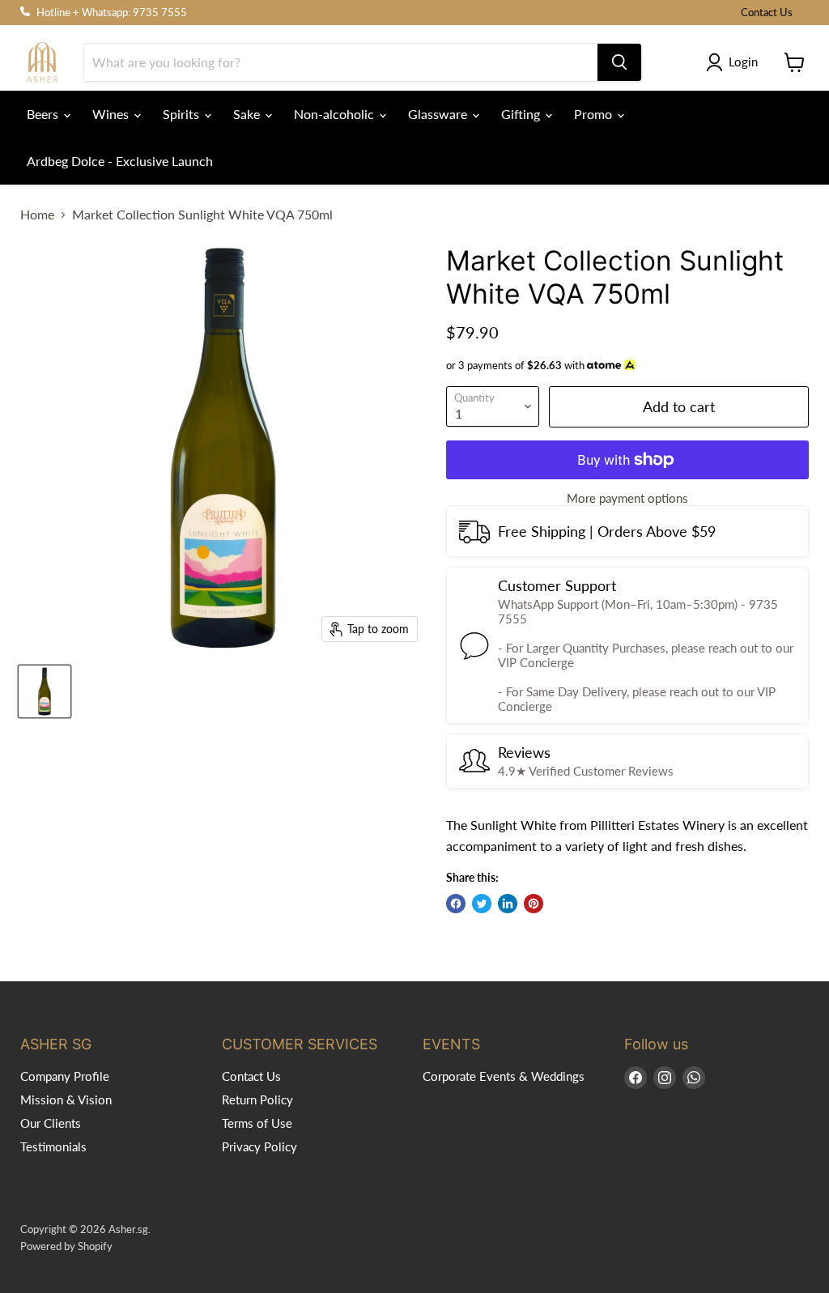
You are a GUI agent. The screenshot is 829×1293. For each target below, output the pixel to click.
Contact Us (767, 12)
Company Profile (64, 1076)
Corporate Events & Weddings (504, 1076)
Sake (248, 113)
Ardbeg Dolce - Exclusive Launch (120, 160)
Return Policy (257, 1099)
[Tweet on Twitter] (481, 903)
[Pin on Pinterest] (533, 903)
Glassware (439, 113)
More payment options (627, 498)
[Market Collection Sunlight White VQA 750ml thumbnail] (44, 691)
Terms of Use (257, 1123)
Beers (44, 113)
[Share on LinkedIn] (507, 903)
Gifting (522, 113)
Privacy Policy (259, 1146)
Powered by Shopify (66, 1246)
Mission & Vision (66, 1099)
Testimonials (53, 1146)
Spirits (182, 113)
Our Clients (50, 1123)
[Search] (619, 62)
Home (37, 214)
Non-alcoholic (335, 113)
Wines (112, 113)
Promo (594, 113)
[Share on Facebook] (456, 903)
